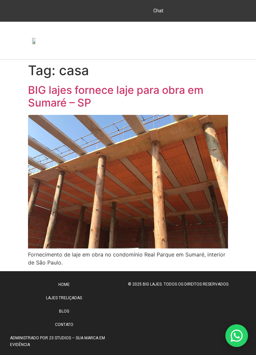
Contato (64, 324)
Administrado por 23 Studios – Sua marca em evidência (57, 341)
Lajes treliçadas (64, 298)
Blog (64, 311)
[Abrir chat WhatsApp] (236, 335)
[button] (244, 40)
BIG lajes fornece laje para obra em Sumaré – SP (115, 96)
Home (64, 284)
